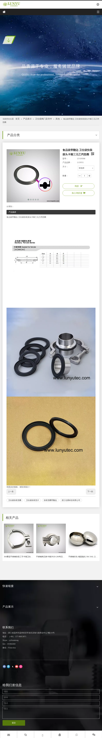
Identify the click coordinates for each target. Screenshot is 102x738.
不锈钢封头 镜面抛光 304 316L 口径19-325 (83, 557)
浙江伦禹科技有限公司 (71, 500)
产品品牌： (67, 162)
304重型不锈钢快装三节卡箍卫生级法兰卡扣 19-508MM (18, 557)
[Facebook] (4, 666)
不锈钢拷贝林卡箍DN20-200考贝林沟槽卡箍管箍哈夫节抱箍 (51, 557)
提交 (14, 723)
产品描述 (12, 212)
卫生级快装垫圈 (14, 500)
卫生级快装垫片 (32, 500)
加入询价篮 (77, 193)
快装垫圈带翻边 (50, 500)
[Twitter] (12, 666)
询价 (77, 186)
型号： (65, 159)
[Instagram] (20, 666)
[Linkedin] (8, 666)
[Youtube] (16, 666)
